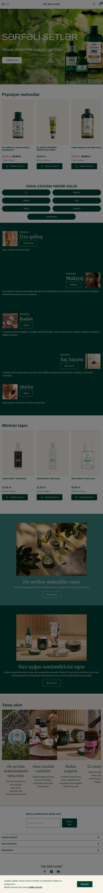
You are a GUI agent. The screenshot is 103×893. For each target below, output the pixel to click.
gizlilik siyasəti (35, 887)
